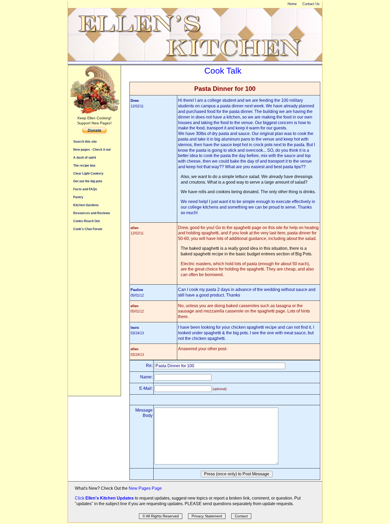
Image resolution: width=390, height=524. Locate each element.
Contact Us (311, 4)
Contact (241, 516)
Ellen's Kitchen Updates (109, 498)
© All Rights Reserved (160, 516)
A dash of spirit (84, 157)
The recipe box (84, 165)
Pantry (78, 197)
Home (292, 4)
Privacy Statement (207, 516)
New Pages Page (145, 488)
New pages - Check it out (92, 149)
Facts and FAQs (85, 189)
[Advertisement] (94, 316)
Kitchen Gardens (86, 205)
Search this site (85, 141)
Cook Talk (222, 70)
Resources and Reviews (91, 213)
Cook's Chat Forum (87, 229)
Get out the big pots (87, 181)
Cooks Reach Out (86, 221)
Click (80, 498)
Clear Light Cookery (88, 173)
